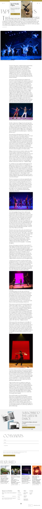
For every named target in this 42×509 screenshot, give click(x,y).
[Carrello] (39, 3)
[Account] (37, 3)
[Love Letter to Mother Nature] (15, 470)
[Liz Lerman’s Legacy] (26, 470)
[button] (4, 3)
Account (19, 492)
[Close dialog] (31, 2)
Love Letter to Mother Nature (15, 477)
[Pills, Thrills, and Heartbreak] (37, 470)
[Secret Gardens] (5, 470)
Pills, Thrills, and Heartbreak (35, 477)
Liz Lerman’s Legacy (26, 476)
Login (32, 429)
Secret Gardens (4, 476)
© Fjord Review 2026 (37, 505)
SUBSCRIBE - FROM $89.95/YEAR (28, 427)
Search (19, 499)
